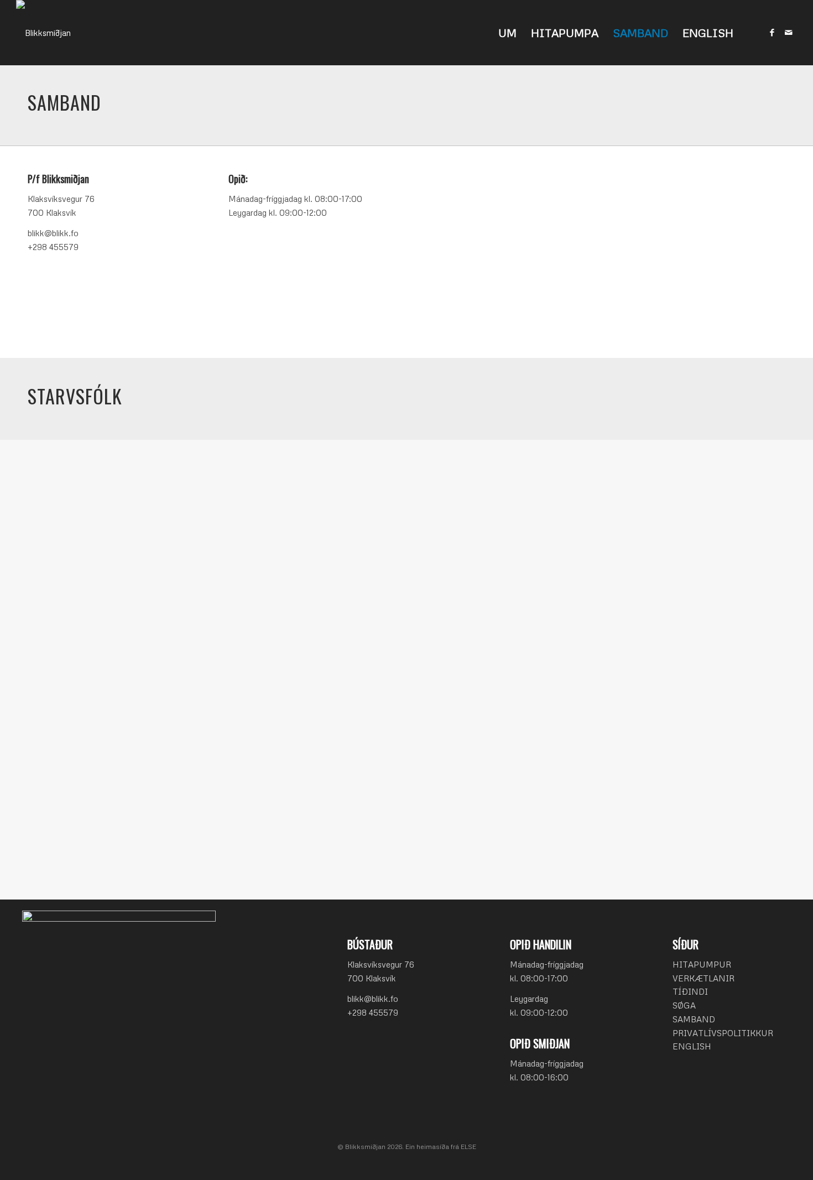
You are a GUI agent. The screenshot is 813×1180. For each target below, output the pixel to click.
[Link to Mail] (788, 32)
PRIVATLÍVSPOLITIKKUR (723, 1033)
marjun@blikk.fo (74, 828)
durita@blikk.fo (674, 688)
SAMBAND (694, 1019)
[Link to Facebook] (772, 32)
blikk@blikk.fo (372, 999)
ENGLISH (692, 1046)
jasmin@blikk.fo (274, 681)
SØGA (684, 1005)
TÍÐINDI (690, 991)
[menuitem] (507, 32)
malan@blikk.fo (474, 688)
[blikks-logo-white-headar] (43, 32)
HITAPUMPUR (702, 964)
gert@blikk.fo (68, 681)
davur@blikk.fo (550, 286)
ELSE (468, 1146)
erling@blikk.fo (272, 535)
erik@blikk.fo (670, 548)
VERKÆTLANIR (703, 978)
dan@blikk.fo (469, 548)
